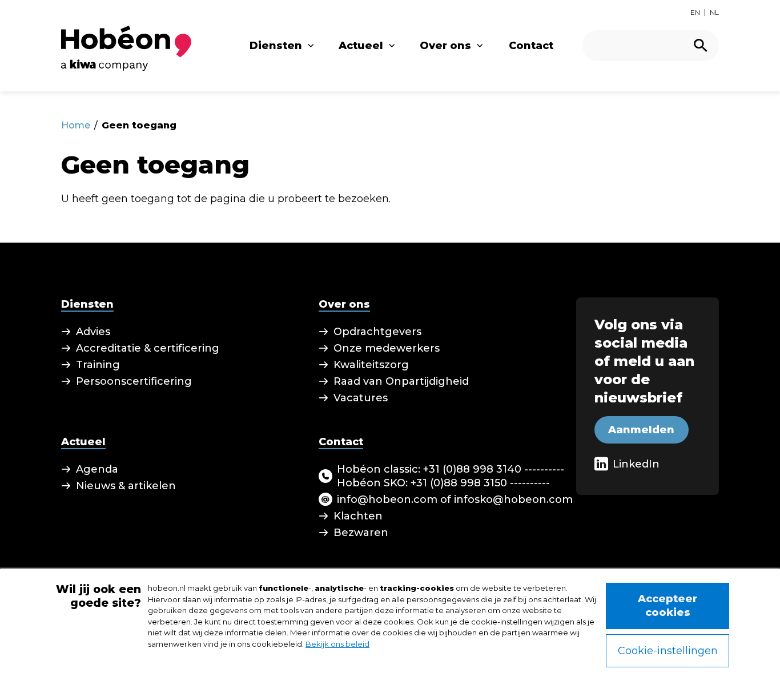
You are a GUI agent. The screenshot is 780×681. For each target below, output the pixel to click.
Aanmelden (641, 430)
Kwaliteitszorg (371, 364)
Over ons (445, 45)
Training (98, 364)
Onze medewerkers (386, 348)
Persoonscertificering (134, 381)
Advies (93, 331)
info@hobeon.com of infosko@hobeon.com (455, 499)
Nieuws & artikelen (126, 485)
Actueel (361, 45)
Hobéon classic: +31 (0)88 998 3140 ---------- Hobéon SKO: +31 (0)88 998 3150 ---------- (450, 476)
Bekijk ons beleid (337, 643)
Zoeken (700, 45)
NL (714, 12)
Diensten (276, 45)
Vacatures (360, 398)
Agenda (97, 469)
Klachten (358, 516)
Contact (531, 45)
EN (695, 12)
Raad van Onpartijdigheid (401, 381)
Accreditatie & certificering (147, 348)
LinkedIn (636, 464)
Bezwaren (360, 532)
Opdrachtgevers (377, 331)
